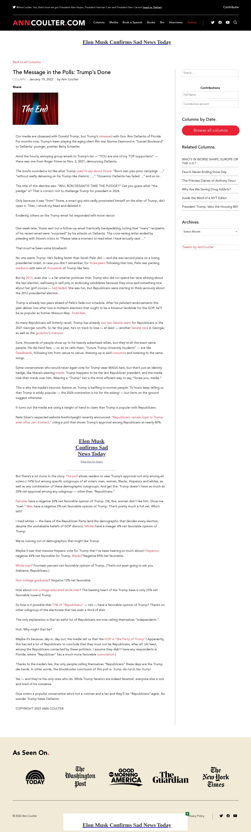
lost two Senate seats (116, 322)
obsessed (105, 136)
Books (151, 22)
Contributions (210, 88)
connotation (105, 654)
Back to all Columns (27, 62)
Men (30, 506)
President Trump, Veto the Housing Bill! (210, 206)
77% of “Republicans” (67, 605)
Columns (99, 22)
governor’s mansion (49, 333)
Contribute (231, 7)
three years (97, 263)
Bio (162, 22)
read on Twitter (152, 7)
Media (113, 22)
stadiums (22, 268)
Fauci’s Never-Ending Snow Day (204, 172)
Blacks (76, 556)
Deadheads (24, 353)
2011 (29, 278)
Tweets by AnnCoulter (198, 247)
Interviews (176, 22)
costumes (119, 353)
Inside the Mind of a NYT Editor (204, 198)
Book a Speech (132, 22)
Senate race (139, 328)
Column (19, 79)
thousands (54, 268)
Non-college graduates (32, 580)
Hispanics (152, 550)
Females (21, 501)
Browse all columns (211, 130)
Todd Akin (78, 313)
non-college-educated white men (56, 590)
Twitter (192, 22)
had (54, 288)
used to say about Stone (93, 171)
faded (62, 288)
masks (59, 373)
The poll (72, 476)
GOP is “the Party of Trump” (125, 639)
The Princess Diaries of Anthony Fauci (209, 180)
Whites (89, 526)
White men (23, 565)
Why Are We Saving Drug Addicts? (206, 189)
